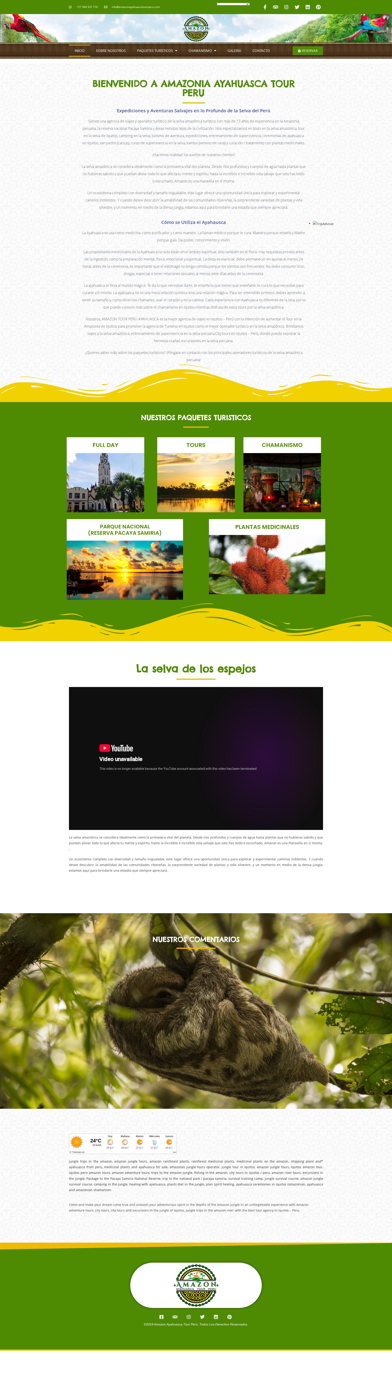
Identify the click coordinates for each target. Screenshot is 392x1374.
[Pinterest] (318, 7)
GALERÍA (234, 50)
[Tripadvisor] (275, 7)
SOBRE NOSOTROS (111, 50)
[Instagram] (286, 7)
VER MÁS (267, 573)
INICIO (80, 50)
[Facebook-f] (265, 7)
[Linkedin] (307, 7)
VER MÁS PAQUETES (106, 498)
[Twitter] (297, 7)
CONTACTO (261, 50)
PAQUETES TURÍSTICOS (155, 50)
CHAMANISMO (200, 50)
